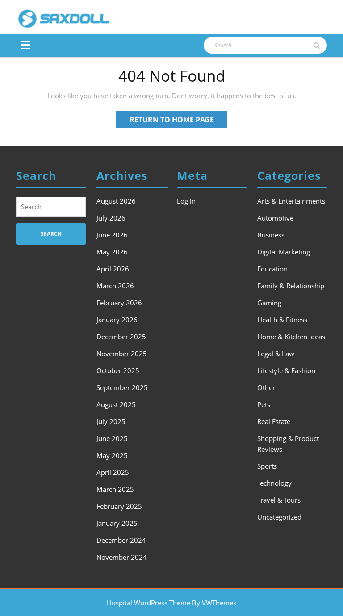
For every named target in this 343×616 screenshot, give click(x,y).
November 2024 (121, 557)
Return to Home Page (178, 121)
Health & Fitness (282, 319)
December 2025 (121, 336)
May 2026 (112, 251)
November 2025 (121, 353)
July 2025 (110, 421)
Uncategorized (279, 516)
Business (270, 234)
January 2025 (117, 523)
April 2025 (112, 472)
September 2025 (122, 387)
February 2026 (119, 302)
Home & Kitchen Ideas (291, 336)
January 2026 (117, 319)
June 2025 (112, 438)
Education (272, 268)
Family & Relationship (290, 285)
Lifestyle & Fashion (286, 370)
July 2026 (110, 217)
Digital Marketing (283, 251)
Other (266, 387)
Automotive (275, 217)
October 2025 (117, 370)
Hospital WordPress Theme (148, 602)
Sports (267, 466)
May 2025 (112, 455)
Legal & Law (275, 353)
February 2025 (119, 506)
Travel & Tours (279, 499)
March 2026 (115, 285)
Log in (186, 200)
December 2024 (121, 540)
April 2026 (112, 268)
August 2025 (116, 404)
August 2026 (116, 200)
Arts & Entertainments (291, 200)
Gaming (269, 302)
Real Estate (273, 421)
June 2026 (112, 234)
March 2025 (115, 489)
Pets (263, 404)
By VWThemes (214, 602)
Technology (274, 483)
